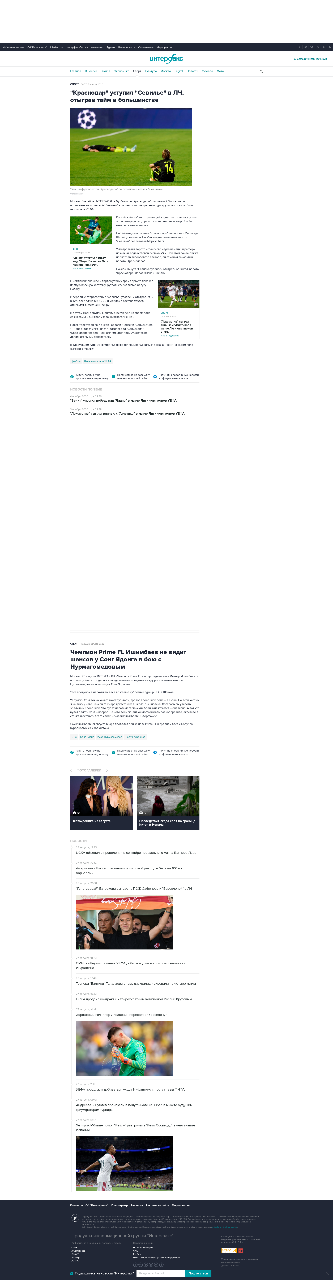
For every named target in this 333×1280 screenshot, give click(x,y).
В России (91, 71)
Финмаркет (97, 47)
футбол (76, 361)
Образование (145, 47)
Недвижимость (126, 47)
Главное (75, 71)
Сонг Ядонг (87, 737)
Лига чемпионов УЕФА (97, 361)
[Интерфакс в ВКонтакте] (151, 1264)
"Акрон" (124, 477)
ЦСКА (86, 565)
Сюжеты (207, 71)
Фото (220, 71)
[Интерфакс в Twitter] (146, 1264)
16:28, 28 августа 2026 (92, 644)
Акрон (75, 565)
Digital (179, 71)
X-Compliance (78, 1250)
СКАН (136, 1250)
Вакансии (136, 1205)
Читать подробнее (91, 263)
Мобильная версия (13, 47)
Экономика (121, 71)
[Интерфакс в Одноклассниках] (161, 1264)
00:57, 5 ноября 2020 (92, 84)
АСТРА (75, 1260)
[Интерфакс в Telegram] (140, 1264)
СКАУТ (75, 1254)
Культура (151, 71)
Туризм (111, 47)
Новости (192, 71)
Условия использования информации (239, 1259)
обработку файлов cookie (224, 1227)
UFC (74, 737)
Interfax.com (56, 47)
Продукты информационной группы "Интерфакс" (122, 1236)
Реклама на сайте (157, 1205)
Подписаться (198, 1273)
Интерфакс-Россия (77, 47)
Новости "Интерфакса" (144, 1247)
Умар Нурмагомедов (109, 737)
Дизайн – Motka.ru (230, 1265)
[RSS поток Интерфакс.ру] (156, 1264)
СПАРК (75, 1247)
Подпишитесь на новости (104, 1273)
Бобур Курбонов (135, 737)
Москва (166, 71)
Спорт (137, 71)
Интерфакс (166, 59)
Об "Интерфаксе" (37, 47)
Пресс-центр (119, 1205)
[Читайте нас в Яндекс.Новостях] (135, 1264)
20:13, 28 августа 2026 (92, 439)
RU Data (137, 1254)
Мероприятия (164, 47)
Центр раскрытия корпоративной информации (156, 1257)
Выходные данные (230, 1262)
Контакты (76, 1205)
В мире (105, 71)
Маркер (75, 1257)
